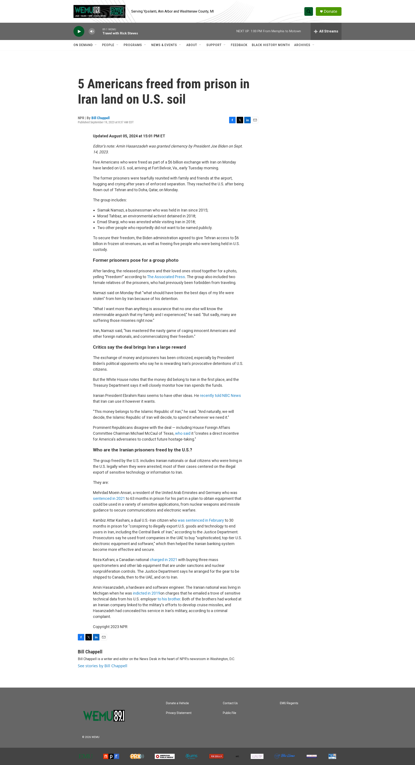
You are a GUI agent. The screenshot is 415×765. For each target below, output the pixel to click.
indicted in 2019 (146, 593)
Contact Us (230, 703)
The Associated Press (166, 276)
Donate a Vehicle (177, 703)
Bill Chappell (100, 118)
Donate (330, 11)
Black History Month (271, 45)
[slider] (98, 31)
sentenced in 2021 (109, 498)
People (108, 45)
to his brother (169, 599)
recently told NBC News (220, 395)
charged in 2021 (163, 559)
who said (182, 433)
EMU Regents (289, 703)
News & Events (164, 45)
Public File (229, 713)
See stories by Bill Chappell (102, 665)
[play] (78, 31)
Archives (302, 45)
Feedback (239, 45)
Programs (133, 45)
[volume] (92, 31)
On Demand (83, 45)
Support (214, 45)
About (191, 45)
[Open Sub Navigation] (96, 45)
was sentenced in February (201, 520)
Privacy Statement (179, 713)
